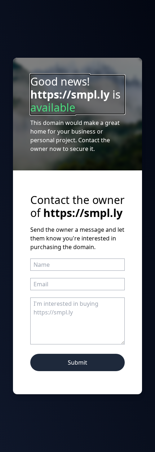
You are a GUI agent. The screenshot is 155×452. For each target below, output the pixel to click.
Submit (77, 362)
